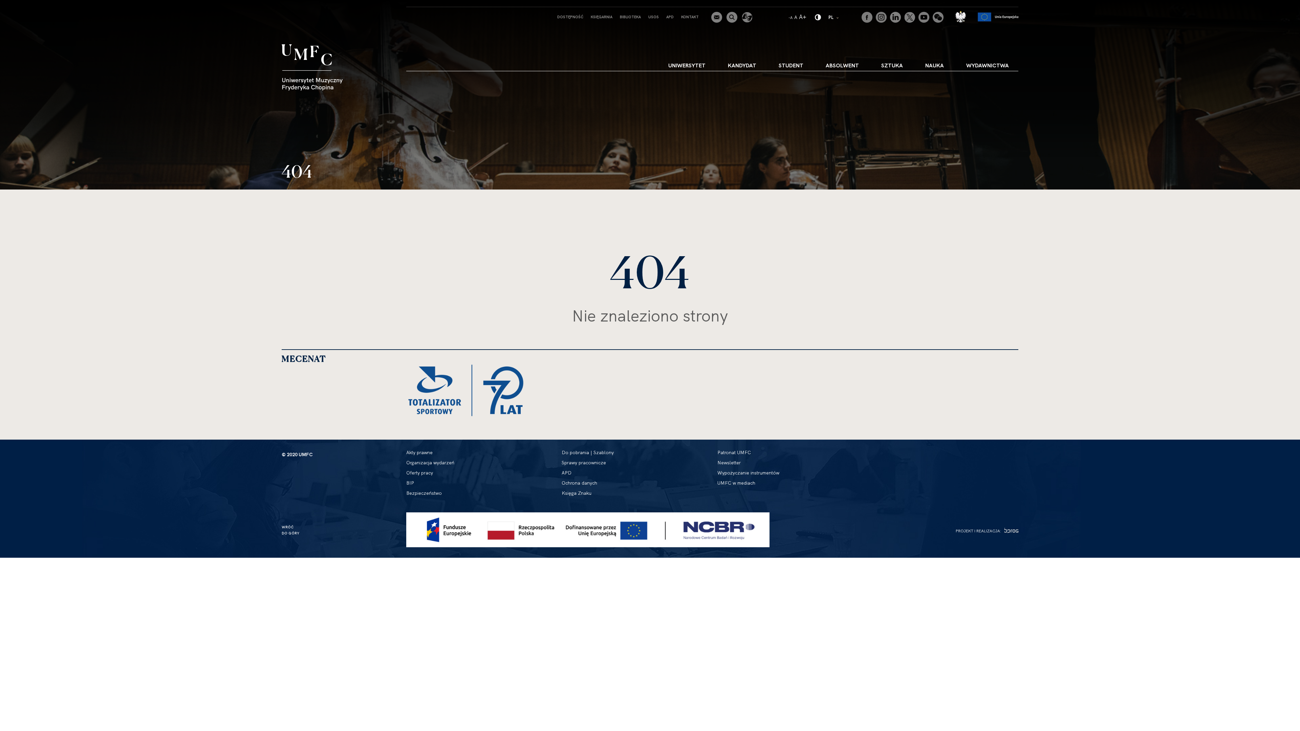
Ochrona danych (579, 483)
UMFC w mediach (736, 483)
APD (670, 17)
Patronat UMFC (734, 452)
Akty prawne (419, 452)
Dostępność (570, 17)
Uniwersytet (687, 65)
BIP (410, 483)
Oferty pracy (419, 473)
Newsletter (729, 463)
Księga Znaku (576, 493)
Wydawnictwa (987, 65)
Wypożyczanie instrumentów (748, 473)
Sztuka (892, 65)
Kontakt (690, 17)
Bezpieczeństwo (424, 493)
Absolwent (842, 65)
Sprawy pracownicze (584, 463)
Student (791, 65)
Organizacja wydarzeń (430, 463)
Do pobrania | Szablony (588, 452)
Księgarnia (601, 17)
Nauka (934, 65)
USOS (653, 17)
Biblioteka (630, 17)
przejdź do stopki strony (34, 5)
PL (834, 17)
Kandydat (742, 65)
